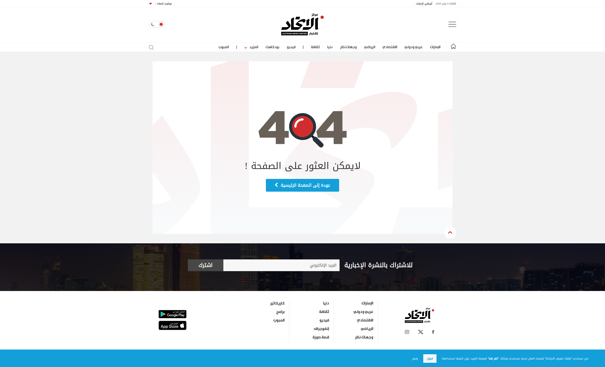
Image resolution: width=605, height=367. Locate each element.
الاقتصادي (390, 47)
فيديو (291, 47)
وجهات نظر (348, 47)
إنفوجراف (321, 328)
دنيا (330, 47)
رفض (415, 358)
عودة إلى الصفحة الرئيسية (304, 185)
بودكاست (272, 47)
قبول (430, 358)
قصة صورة (321, 337)
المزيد (253, 47)
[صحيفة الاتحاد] (302, 24)
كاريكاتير (277, 303)
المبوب (224, 47)
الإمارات (435, 47)
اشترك (205, 265)
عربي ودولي (414, 47)
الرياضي (369, 47)
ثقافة (315, 47)
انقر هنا (493, 358)
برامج (280, 311)
